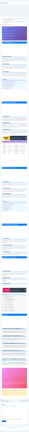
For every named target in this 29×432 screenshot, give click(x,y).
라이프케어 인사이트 (5, 3)
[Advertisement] (14, 12)
